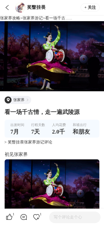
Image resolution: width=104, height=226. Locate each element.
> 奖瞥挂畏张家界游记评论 (28, 142)
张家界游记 (33, 18)
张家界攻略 (10, 18)
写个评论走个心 (68, 217)
